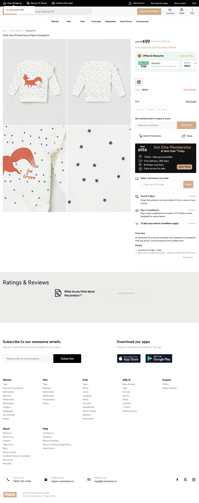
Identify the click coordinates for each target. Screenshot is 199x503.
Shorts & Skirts (130, 411)
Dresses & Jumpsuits (13, 388)
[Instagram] (194, 479)
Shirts (85, 388)
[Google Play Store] (159, 358)
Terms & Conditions (32, 496)
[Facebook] (177, 479)
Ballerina (87, 414)
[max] (11, 494)
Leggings (87, 395)
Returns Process (51, 440)
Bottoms (7, 395)
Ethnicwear (8, 403)
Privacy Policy (50, 496)
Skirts (85, 399)
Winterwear (8, 399)
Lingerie (7, 407)
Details (188, 168)
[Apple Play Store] (129, 358)
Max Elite (7, 463)
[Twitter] (185, 479)
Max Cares (8, 460)
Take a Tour (8, 444)
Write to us (8, 437)
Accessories (9, 414)
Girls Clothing (16, 31)
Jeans (85, 392)
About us (7, 433)
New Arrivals (129, 384)
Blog (5, 448)
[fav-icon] (170, 10)
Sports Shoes (89, 411)
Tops (5, 384)
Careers (7, 440)
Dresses (87, 403)
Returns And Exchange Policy (57, 444)
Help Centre (49, 448)
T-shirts (126, 407)
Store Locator (9, 452)
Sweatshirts (31, 31)
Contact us (48, 433)
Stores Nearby (169, 388)
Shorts (126, 395)
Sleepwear (8, 411)
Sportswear (8, 392)
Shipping (47, 437)
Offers (165, 384)
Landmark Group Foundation (16, 456)
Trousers (127, 403)
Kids (4, 31)
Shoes (6, 418)
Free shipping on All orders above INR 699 (155, 47)
